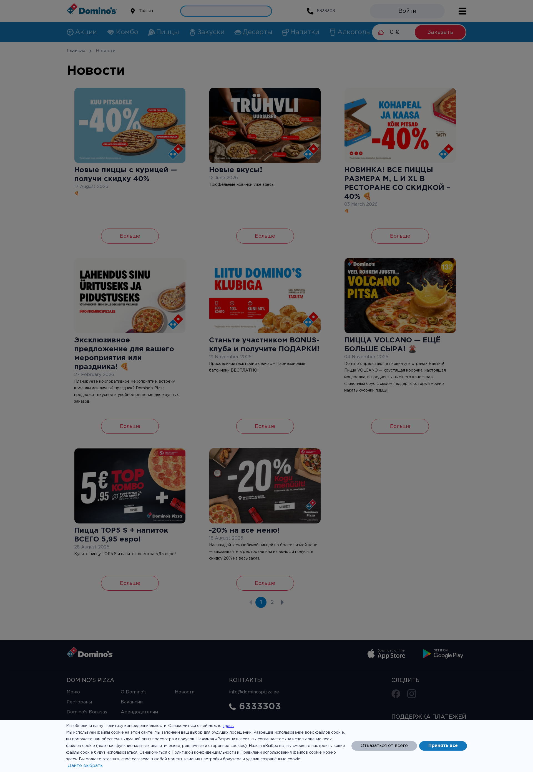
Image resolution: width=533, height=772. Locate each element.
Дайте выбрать (85, 766)
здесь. (228, 726)
